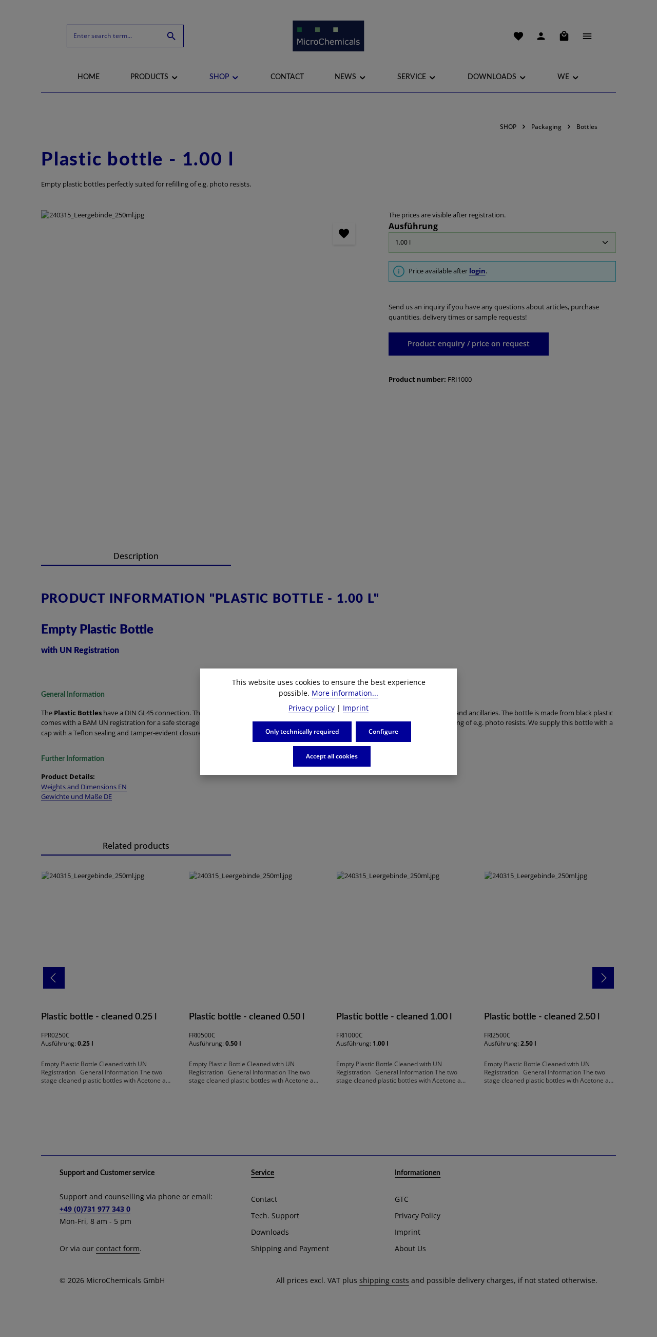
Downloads (270, 1232)
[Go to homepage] (328, 36)
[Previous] (54, 978)
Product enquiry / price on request (469, 343)
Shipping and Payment (290, 1248)
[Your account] (541, 36)
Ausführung (413, 226)
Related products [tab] (136, 845)
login (477, 270)
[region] (204, 373)
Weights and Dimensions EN (84, 786)
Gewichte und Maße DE (76, 796)
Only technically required (302, 731)
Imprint (407, 1232)
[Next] (603, 978)
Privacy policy (311, 708)
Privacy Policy (417, 1215)
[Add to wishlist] (344, 233)
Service (262, 1173)
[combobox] (113, 36)
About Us (410, 1248)
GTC (402, 1199)
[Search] (172, 36)
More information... (345, 693)
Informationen (417, 1173)
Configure (383, 731)
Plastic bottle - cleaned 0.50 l (246, 1017)
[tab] (136, 556)
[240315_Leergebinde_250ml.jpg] (204, 373)
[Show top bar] (587, 36)
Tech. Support (275, 1215)
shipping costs (384, 1280)
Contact (264, 1199)
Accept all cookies (332, 756)
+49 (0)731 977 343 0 (95, 1209)
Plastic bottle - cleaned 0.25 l (99, 1017)
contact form (118, 1248)
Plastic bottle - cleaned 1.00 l (394, 1017)
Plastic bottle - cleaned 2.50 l (542, 1017)
